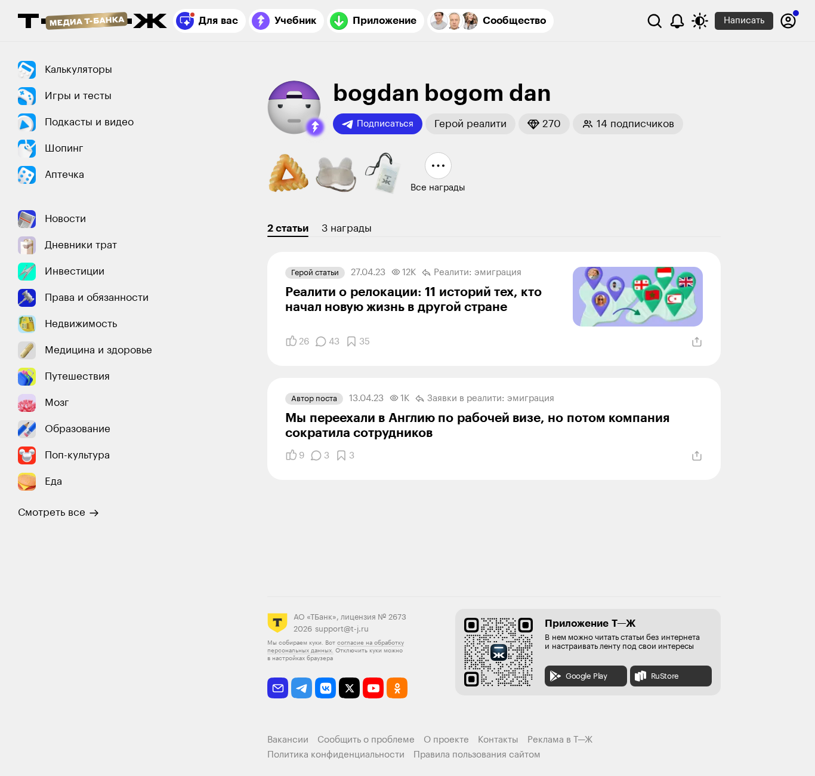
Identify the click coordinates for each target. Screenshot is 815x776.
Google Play (586, 676)
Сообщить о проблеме (366, 739)
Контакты (498, 739)
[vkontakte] (325, 688)
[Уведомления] (677, 21)
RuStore (665, 676)
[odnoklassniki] (397, 688)
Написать (744, 20)
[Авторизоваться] (788, 21)
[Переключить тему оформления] (700, 21)
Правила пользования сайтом (477, 754)
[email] (277, 688)
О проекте (446, 739)
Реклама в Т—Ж (559, 739)
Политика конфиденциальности (336, 754)
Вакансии (287, 739)
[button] (315, 127)
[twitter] (349, 688)
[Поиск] (654, 21)
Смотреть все (51, 512)
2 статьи (287, 228)
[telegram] (301, 688)
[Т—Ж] (92, 22)
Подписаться (385, 123)
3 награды (347, 228)
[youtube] (373, 688)
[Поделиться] (697, 342)
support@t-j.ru (342, 629)
